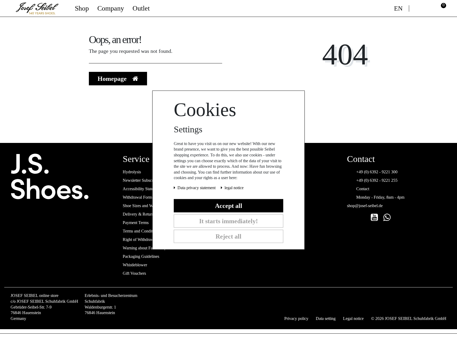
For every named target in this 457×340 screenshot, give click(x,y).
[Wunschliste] (418, 8)
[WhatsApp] (386, 217)
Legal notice (353, 318)
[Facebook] (362, 217)
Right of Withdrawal (140, 239)
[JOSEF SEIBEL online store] (37, 7)
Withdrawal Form (137, 197)
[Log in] (429, 8)
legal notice (234, 187)
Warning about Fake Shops (145, 248)
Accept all (228, 205)
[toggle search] (385, 8)
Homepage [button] (113, 78)
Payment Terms (136, 222)
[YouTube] (374, 217)
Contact (362, 189)
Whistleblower (135, 265)
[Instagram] (350, 217)
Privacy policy (296, 318)
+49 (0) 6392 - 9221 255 (376, 180)
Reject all (228, 236)
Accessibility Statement (142, 189)
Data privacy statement (197, 187)
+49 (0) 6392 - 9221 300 (376, 172)
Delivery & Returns (139, 214)
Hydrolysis (132, 172)
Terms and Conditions (141, 231)
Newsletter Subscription (143, 180)
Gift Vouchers (134, 273)
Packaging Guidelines (141, 256)
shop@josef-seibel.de (365, 205)
